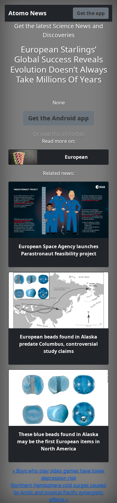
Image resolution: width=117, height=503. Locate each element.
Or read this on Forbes (58, 134)
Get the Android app (58, 118)
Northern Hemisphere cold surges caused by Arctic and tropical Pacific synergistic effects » (58, 492)
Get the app (91, 13)
